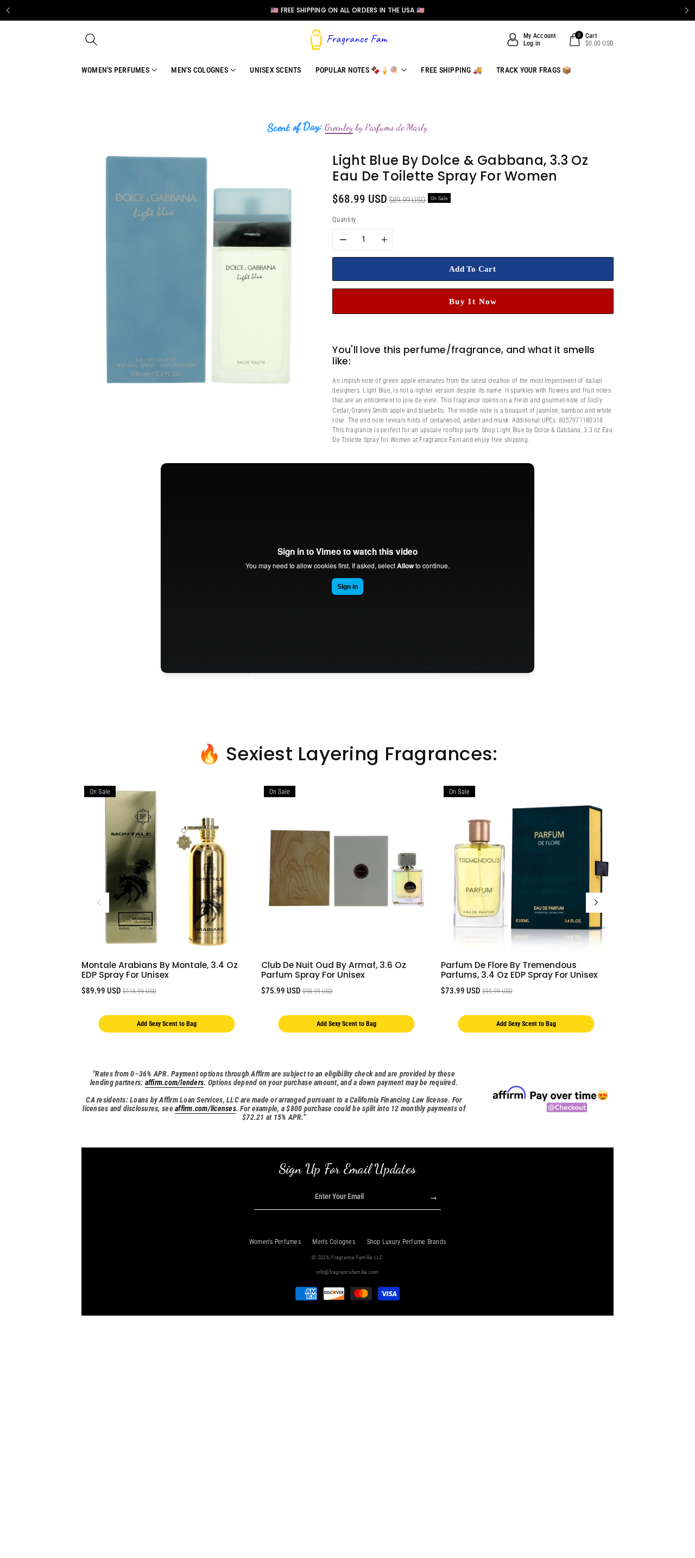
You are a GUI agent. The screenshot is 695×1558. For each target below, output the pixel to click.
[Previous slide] (8, 10)
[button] (91, 39)
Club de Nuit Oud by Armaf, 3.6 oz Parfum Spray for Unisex (333, 970)
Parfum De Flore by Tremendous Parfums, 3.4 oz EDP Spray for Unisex (519, 970)
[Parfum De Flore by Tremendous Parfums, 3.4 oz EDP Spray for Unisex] (526, 868)
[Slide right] (596, 903)
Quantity (344, 219)
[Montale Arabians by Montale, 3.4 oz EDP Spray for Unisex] (166, 868)
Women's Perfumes (275, 1242)
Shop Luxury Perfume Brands (406, 1242)
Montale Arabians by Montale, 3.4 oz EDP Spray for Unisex (159, 970)
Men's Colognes (333, 1242)
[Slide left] (99, 903)
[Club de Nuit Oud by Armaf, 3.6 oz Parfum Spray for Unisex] (346, 868)
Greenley (339, 127)
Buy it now (473, 301)
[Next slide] (687, 10)
